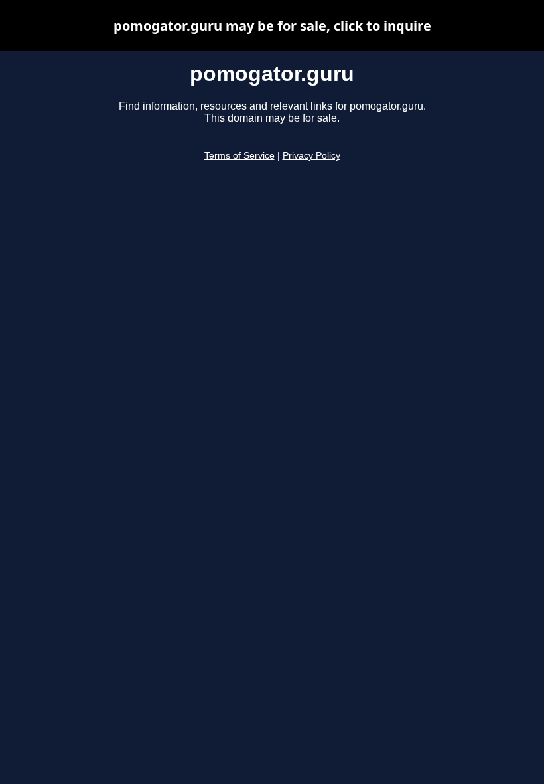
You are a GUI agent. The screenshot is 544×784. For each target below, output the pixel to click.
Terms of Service (239, 156)
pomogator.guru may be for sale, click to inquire (272, 26)
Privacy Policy (311, 156)
